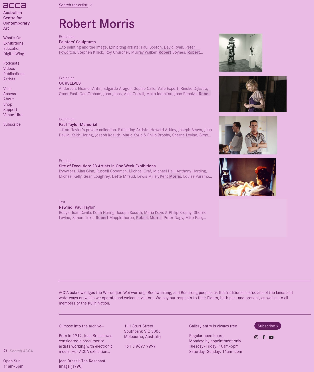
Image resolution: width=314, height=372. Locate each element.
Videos (9, 68)
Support (10, 109)
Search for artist (73, 4)
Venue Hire (13, 114)
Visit (7, 88)
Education (12, 48)
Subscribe (12, 124)
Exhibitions (13, 43)
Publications (14, 73)
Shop (7, 104)
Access (9, 93)
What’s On (12, 37)
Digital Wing (13, 53)
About (8, 99)
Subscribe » (268, 326)
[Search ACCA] (5, 351)
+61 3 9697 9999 (140, 346)
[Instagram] (256, 337)
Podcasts (11, 63)
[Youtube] (271, 337)
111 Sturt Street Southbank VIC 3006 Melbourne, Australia (142, 331)
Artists (9, 78)
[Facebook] (264, 337)
